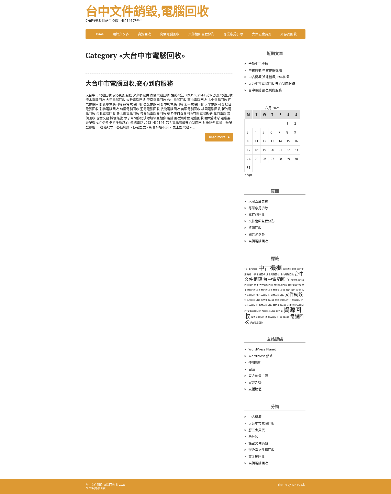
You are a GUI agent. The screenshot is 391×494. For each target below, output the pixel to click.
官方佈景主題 (258, 376)
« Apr (248, 174)
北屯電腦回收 (273, 274)
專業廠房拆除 (233, 34)
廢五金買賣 (274, 289)
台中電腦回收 (276, 279)
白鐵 (289, 305)
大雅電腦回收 (294, 284)
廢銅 (282, 289)
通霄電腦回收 (258, 317)
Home (99, 34)
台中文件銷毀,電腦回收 (147, 11)
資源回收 (144, 34)
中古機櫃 (270, 268)
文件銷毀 (294, 294)
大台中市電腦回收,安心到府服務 (129, 83)
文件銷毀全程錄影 (201, 34)
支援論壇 (254, 389)
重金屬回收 (256, 456)
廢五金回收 (262, 289)
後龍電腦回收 (277, 295)
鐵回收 (286, 317)
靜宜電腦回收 (256, 322)
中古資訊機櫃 (289, 269)
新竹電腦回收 (267, 300)
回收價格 (248, 284)
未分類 (253, 436)
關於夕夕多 (121, 34)
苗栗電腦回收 (254, 311)
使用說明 (254, 362)
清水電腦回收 (251, 305)
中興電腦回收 (258, 274)
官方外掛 (254, 382)
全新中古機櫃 (258, 63)
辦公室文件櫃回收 (261, 450)
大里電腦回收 (280, 284)
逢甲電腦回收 (272, 317)
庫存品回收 (288, 34)
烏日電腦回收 (265, 305)
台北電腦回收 (297, 279)
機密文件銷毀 (258, 443)
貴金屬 (279, 311)
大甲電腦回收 (266, 284)
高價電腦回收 (169, 34)
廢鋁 (288, 289)
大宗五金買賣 (261, 34)
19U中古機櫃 (250, 269)
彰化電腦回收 (263, 295)
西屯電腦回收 (268, 311)
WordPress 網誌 (260, 356)
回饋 (251, 369)
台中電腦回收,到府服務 (265, 90)
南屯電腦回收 (287, 274)
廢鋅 (293, 289)
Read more (217, 137)
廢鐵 (298, 289)
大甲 (256, 284)
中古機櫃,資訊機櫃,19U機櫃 (268, 77)
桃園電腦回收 (282, 300)
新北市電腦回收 (252, 300)
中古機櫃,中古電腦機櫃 (265, 70)
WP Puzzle (298, 484)
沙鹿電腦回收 (296, 300)
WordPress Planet (262, 349)
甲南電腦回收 (279, 305)
